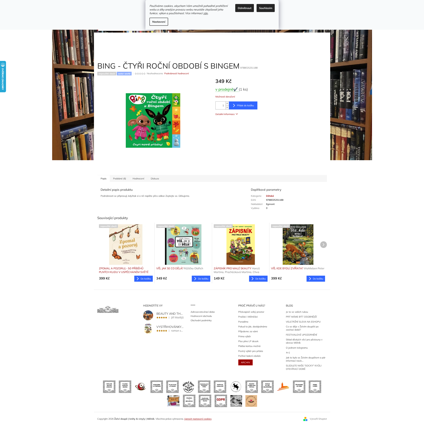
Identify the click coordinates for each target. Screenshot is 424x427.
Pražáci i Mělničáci (248, 316)
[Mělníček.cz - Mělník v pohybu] (283, 386)
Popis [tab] (103, 178)
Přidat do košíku (245, 105)
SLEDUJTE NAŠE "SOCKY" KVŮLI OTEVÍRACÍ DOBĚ (304, 367)
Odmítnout (244, 8)
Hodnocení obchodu (201, 316)
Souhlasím (265, 8)
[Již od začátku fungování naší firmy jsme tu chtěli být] (189, 400)
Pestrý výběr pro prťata (250, 351)
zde (205, 13)
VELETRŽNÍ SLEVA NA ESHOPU (303, 321)
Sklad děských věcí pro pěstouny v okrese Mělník (304, 341)
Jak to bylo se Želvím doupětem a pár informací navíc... (305, 359)
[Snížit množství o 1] (227, 107)
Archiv (245, 362)
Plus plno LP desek (248, 341)
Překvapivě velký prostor (251, 311)
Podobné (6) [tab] (119, 178)
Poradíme (243, 321)
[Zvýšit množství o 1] (227, 103)
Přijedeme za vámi (248, 331)
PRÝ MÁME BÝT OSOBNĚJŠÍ (301, 316)
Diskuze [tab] (155, 178)
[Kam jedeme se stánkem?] (236, 400)
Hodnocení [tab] (138, 178)
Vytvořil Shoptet (318, 418)
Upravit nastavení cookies (198, 418)
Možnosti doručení (225, 96)
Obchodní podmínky (201, 320)
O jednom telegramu (297, 347)
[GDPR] (221, 400)
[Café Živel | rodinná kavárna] (141, 386)
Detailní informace (225, 114)
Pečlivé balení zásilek (249, 355)
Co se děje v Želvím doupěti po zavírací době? (302, 328)
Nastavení (158, 21)
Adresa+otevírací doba (203, 311)
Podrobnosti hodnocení (176, 73)
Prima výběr (244, 336)
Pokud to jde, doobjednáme (252, 326)
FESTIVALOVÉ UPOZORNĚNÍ (301, 334)
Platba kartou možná (249, 346)
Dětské (270, 195)
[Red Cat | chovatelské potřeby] (173, 400)
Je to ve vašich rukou (297, 311)
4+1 (288, 352)
